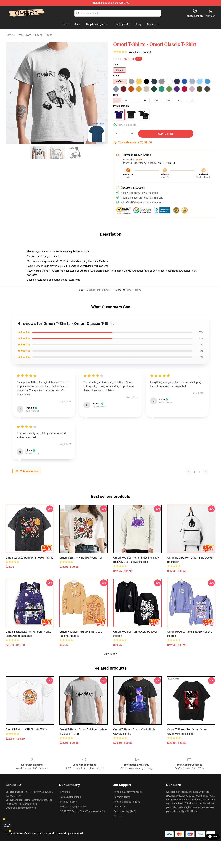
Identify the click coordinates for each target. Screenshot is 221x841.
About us (65, 792)
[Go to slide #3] (74, 152)
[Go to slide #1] (38, 152)
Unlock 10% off (7, 826)
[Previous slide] (11, 93)
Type (116, 64)
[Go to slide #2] (56, 152)
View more (110, 654)
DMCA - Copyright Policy (73, 806)
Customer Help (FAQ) (125, 811)
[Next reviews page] (205, 472)
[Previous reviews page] (189, 472)
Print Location (121, 106)
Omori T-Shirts (43, 35)
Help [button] (215, 836)
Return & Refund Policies (127, 801)
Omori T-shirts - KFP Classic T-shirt (27, 729)
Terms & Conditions (70, 796)
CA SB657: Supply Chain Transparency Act (82, 811)
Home (9, 35)
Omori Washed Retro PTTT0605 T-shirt (29, 557)
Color (116, 75)
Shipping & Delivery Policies (128, 792)
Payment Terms (122, 796)
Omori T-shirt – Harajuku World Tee (80, 557)
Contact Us (120, 806)
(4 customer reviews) (139, 52)
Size (115, 94)
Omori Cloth (24, 35)
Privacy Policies (68, 801)
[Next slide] (102, 93)
